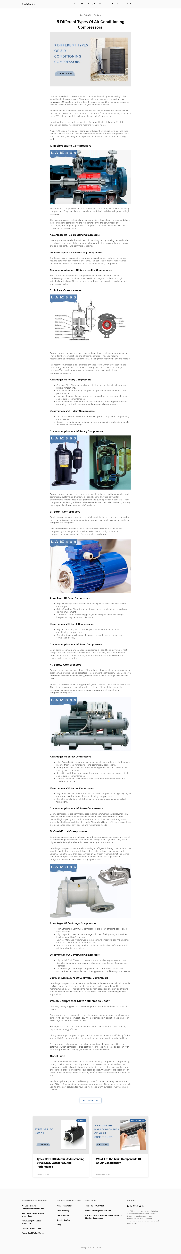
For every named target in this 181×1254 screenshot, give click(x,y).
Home (60, 4)
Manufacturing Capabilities (92, 4)
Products (115, 4)
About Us (72, 4)
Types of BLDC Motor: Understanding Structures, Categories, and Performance (60, 1162)
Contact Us (131, 4)
